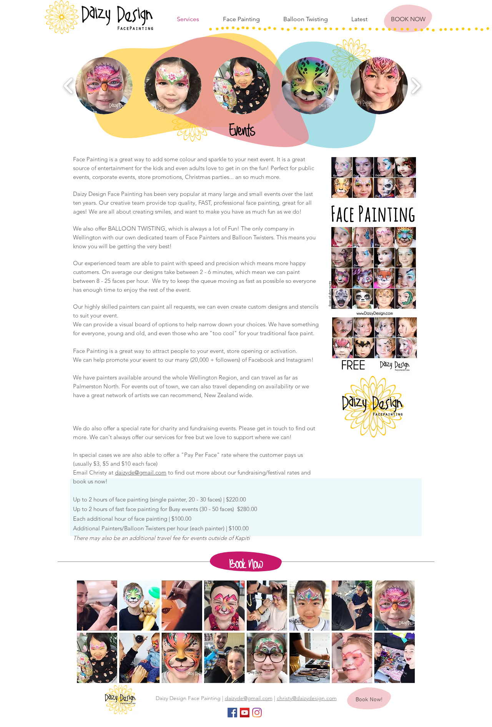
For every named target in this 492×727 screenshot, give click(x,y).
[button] (104, 85)
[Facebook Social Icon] (232, 712)
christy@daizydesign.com (307, 698)
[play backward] (68, 86)
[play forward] (415, 86)
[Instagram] (257, 712)
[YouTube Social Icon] (244, 712)
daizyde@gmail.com (140, 472)
